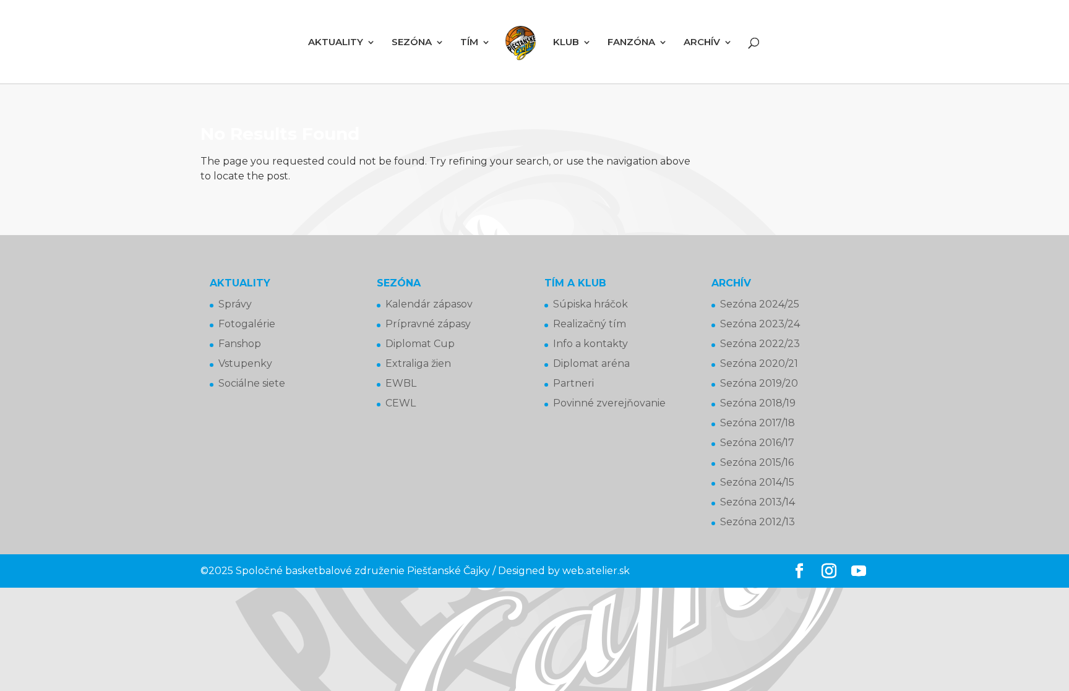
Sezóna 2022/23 (760, 344)
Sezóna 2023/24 (760, 324)
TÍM (469, 43)
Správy (235, 304)
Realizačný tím (589, 324)
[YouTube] (858, 572)
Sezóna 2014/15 (757, 482)
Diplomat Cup (420, 344)
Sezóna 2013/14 (757, 502)
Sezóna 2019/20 (759, 383)
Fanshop (239, 344)
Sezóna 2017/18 (757, 423)
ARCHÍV (702, 43)
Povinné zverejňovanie (609, 403)
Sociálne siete (251, 383)
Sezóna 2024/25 (759, 304)
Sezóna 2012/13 (757, 522)
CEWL (400, 403)
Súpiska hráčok (590, 304)
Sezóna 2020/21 (759, 363)
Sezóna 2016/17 (757, 443)
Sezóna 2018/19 (758, 403)
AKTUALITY (335, 43)
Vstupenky (245, 363)
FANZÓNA (631, 43)
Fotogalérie (246, 324)
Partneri (573, 383)
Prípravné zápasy (428, 324)
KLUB (566, 43)
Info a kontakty (590, 344)
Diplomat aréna (591, 363)
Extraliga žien (418, 363)
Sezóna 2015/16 (757, 462)
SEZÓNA (412, 43)
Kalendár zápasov (429, 304)
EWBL (400, 383)
